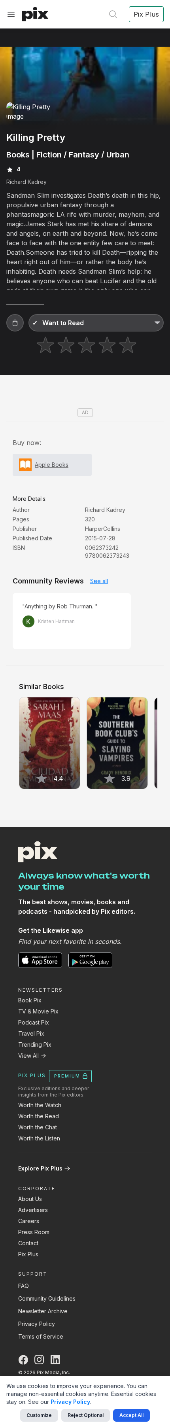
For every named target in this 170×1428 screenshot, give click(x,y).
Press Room (33, 1232)
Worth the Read (38, 1116)
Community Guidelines (47, 1298)
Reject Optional (86, 1415)
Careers (28, 1221)
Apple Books (51, 464)
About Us (30, 1198)
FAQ (23, 1285)
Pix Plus (28, 1254)
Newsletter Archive (43, 1311)
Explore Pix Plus (40, 1168)
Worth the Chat (37, 1127)
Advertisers (33, 1209)
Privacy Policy (36, 1323)
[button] (15, 322)
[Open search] (113, 14)
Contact (28, 1243)
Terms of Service (40, 1336)
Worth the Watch (39, 1105)
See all (99, 581)
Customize (39, 1415)
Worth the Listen (39, 1138)
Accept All (131, 1415)
